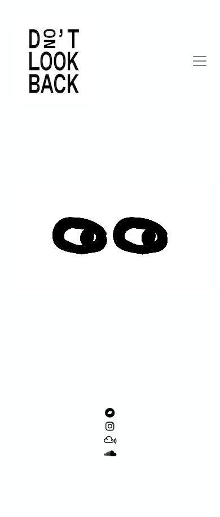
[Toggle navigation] (199, 61)
